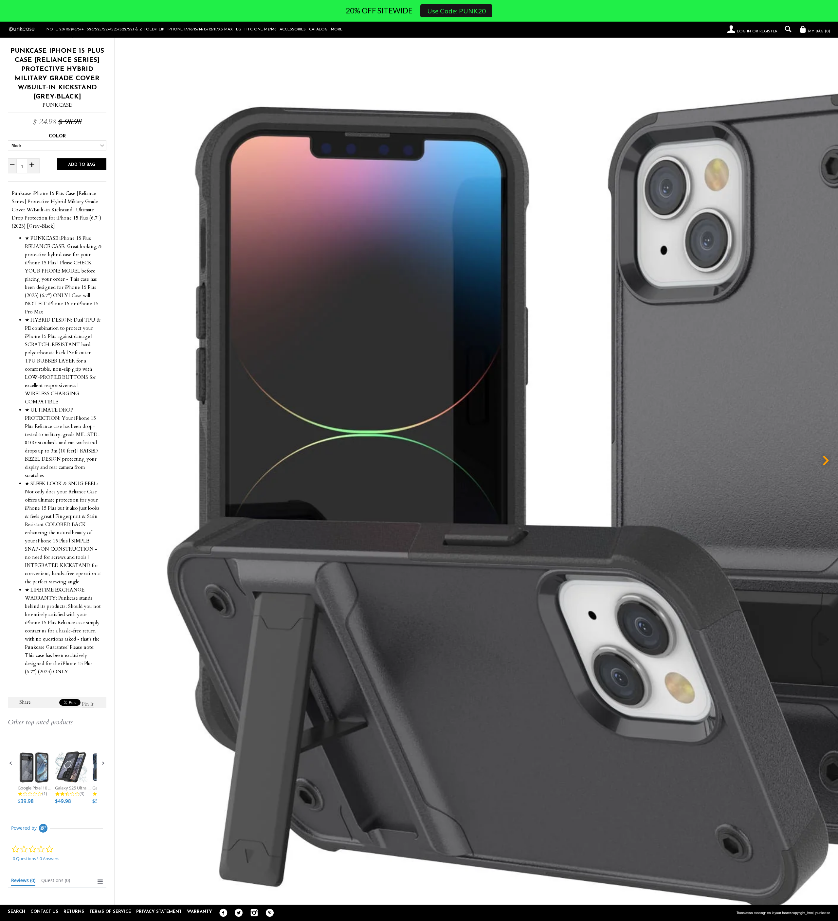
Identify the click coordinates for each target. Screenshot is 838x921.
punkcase (822, 913)
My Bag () (818, 31)
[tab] (23, 881)
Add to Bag (81, 165)
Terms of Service (110, 912)
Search (16, 912)
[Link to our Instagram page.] (252, 913)
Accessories (293, 29)
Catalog (318, 29)
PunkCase (57, 105)
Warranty (199, 912)
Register (768, 31)
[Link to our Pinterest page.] (268, 913)
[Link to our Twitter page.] (237, 913)
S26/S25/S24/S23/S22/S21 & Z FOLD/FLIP (125, 29)
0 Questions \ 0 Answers (36, 858)
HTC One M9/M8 (260, 29)
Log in (744, 31)
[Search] (786, 29)
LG (238, 29)
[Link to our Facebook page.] (222, 913)
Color (57, 136)
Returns (74, 912)
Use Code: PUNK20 (456, 11)
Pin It (88, 704)
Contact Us (44, 912)
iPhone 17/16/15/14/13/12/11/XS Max (200, 29)
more (336, 29)
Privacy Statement (159, 912)
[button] (11, 763)
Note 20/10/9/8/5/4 (64, 29)
